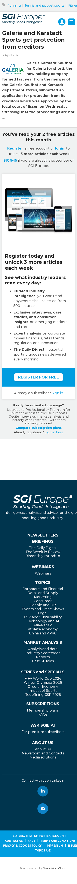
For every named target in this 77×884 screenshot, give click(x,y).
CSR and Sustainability (43, 617)
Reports (43, 657)
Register (15, 148)
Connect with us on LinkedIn (42, 791)
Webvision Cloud (54, 868)
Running (14, 5)
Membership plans (43, 710)
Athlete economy (43, 629)
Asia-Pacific (42, 625)
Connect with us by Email (42, 808)
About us (43, 749)
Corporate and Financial (42, 589)
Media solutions (43, 757)
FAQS (31, 841)
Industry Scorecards (42, 653)
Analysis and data (43, 649)
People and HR (43, 605)
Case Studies (43, 661)
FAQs (42, 714)
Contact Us (14, 841)
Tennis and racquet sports (44, 5)
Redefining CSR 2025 (43, 695)
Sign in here (54, 432)
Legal (42, 613)
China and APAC (42, 633)
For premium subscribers (42, 732)
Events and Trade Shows (43, 609)
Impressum (54, 845)
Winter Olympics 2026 (43, 683)
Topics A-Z (43, 850)
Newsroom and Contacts (43, 753)
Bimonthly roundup (42, 556)
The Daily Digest (43, 548)
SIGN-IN (10, 160)
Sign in (57, 393)
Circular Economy (43, 687)
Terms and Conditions (58, 841)
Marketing (43, 597)
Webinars (43, 573)
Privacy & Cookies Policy (22, 845)
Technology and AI (43, 621)
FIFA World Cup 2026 (43, 678)
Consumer (43, 601)
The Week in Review (42, 552)
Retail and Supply (43, 593)
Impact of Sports (43, 691)
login (59, 148)
